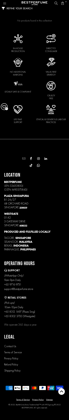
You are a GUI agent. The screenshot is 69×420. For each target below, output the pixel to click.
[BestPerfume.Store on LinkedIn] (45, 159)
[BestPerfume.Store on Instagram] (38, 159)
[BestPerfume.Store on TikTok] (30, 166)
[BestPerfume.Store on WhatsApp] (38, 166)
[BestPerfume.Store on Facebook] (30, 159)
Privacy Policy (11, 358)
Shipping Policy (12, 370)
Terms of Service (13, 352)
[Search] (56, 3)
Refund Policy (11, 364)
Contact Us (10, 346)
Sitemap (49, 399)
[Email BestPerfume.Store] (23, 159)
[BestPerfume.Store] (34, 3)
